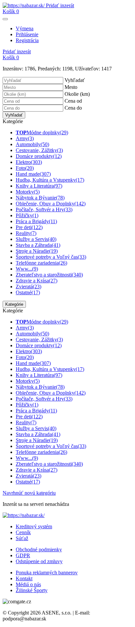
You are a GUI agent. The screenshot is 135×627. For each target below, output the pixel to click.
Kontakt (24, 578)
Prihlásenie (27, 34)
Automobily (32, 144)
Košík (11, 11)
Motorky (28, 192)
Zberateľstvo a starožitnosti (49, 274)
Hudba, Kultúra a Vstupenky (50, 180)
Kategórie (14, 304)
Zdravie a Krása (36, 280)
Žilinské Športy (32, 590)
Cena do (73, 108)
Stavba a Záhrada (38, 245)
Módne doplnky (42, 132)
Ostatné (28, 292)
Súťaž (22, 538)
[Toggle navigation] (5, 19)
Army (25, 138)
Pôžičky (27, 215)
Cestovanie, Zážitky (39, 150)
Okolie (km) (77, 94)
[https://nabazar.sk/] (24, 5)
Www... (27, 269)
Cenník (23, 532)
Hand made (33, 174)
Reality (26, 233)
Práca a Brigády (36, 221)
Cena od (73, 101)
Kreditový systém (34, 526)
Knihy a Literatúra (39, 186)
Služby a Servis (36, 239)
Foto (25, 168)
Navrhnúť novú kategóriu (29, 493)
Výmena (24, 28)
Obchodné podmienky (39, 549)
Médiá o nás (28, 584)
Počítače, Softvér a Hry (44, 209)
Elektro (29, 162)
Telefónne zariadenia (41, 263)
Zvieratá (28, 286)
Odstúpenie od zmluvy (39, 561)
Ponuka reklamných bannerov (47, 572)
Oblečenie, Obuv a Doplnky (51, 203)
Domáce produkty (39, 156)
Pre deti (29, 227)
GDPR (23, 555)
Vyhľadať (75, 80)
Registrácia (27, 40)
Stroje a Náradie (37, 251)
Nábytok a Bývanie (40, 197)
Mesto (71, 87)
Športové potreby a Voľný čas (51, 257)
